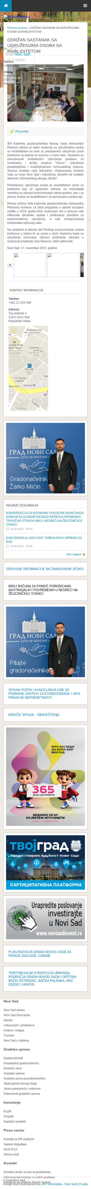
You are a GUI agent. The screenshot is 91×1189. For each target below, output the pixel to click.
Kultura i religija (14, 1030)
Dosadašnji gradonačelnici (21, 1063)
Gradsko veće (13, 1068)
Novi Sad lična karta (17, 1015)
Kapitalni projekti (15, 1121)
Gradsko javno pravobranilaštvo (25, 1078)
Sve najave (73, 554)
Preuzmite (22, 131)
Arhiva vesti (11, 1154)
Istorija (8, 1020)
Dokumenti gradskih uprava (22, 1093)
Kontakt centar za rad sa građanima (27, 1172)
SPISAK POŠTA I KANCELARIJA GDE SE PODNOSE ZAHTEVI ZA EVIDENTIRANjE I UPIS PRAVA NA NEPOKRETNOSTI (44, 693)
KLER (7, 1111)
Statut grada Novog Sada (20, 1083)
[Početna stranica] (17, 16)
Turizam (9, 1035)
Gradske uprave (14, 1073)
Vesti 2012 (10, 1149)
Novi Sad (11, 1001)
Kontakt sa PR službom (19, 1139)
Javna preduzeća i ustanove (22, 1088)
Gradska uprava (17, 1049)
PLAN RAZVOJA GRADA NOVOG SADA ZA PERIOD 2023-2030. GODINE (39, 954)
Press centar (14, 1130)
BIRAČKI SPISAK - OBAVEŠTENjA (33, 715)
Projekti (9, 1116)
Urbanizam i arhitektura (19, 1025)
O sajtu (83, 1184)
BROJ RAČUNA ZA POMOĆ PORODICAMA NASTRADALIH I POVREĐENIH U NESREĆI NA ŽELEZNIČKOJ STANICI (43, 590)
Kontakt (10, 1163)
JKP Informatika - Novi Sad (59, 1184)
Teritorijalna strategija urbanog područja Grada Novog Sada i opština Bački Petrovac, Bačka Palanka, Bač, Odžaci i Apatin (42, 978)
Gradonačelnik (13, 1058)
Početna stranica (17, 27)
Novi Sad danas (14, 1010)
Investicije (12, 1102)
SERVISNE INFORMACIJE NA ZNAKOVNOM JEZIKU (44, 569)
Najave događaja (22, 505)
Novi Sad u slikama (16, 1040)
